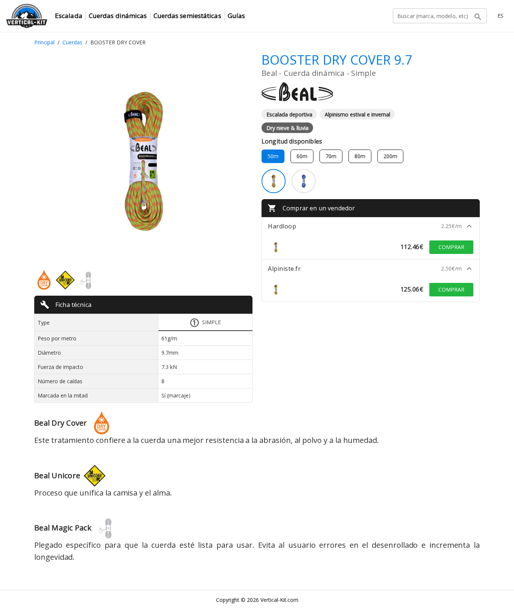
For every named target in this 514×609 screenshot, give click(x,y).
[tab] (205, 322)
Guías (236, 15)
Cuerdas (72, 42)
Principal (44, 42)
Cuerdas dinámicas (118, 15)
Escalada (68, 15)
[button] (370, 226)
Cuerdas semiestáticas (187, 15)
